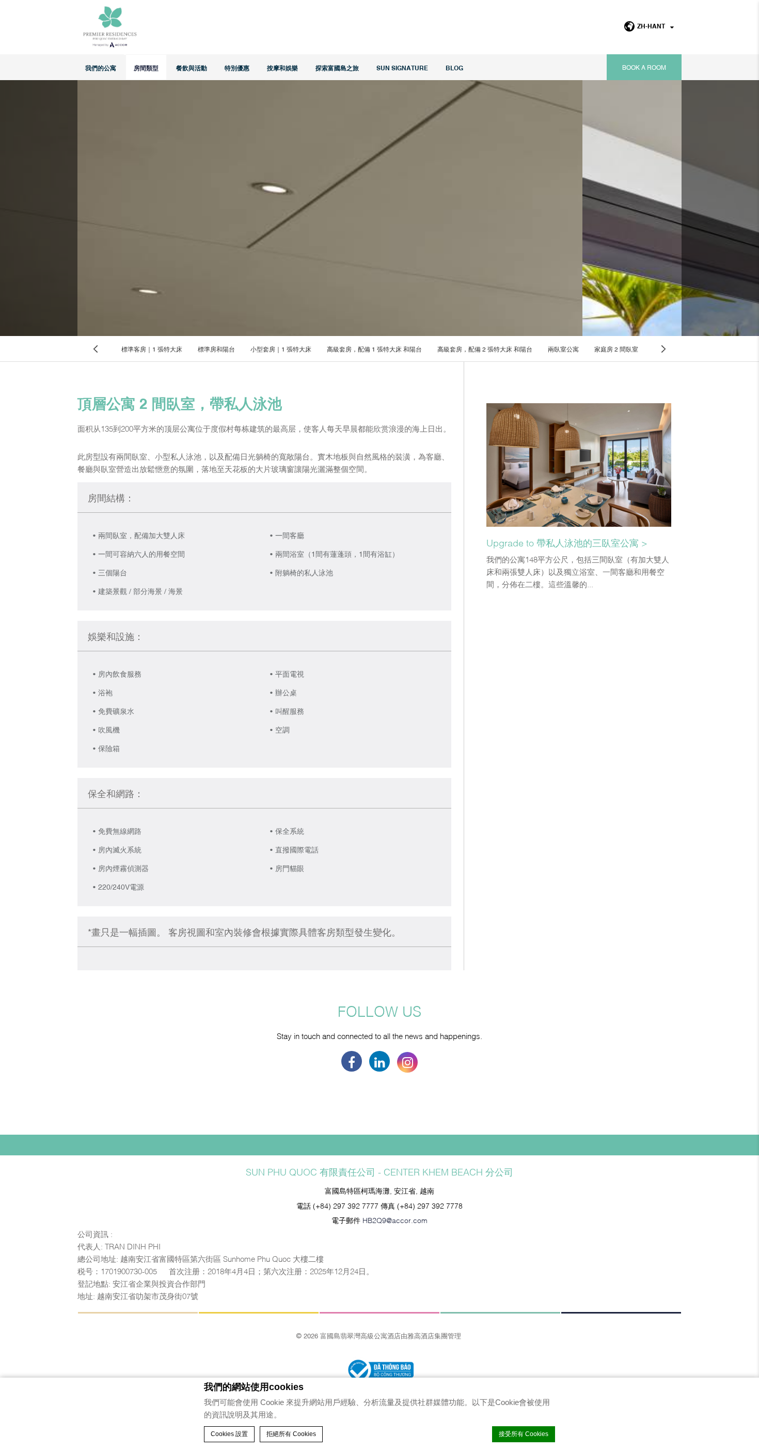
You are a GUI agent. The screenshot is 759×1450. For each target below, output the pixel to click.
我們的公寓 (100, 67)
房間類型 (146, 67)
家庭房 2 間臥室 (616, 349)
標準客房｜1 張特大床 (151, 349)
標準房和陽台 (216, 349)
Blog (454, 67)
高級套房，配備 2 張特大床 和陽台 (484, 349)
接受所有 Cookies (523, 1434)
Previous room (95, 348)
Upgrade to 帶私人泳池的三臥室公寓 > (566, 542)
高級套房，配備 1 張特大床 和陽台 (374, 349)
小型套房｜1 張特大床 (280, 349)
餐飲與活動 (191, 67)
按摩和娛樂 (282, 67)
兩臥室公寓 (563, 349)
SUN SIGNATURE (402, 67)
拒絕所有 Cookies (291, 1434)
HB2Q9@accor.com (395, 1220)
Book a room (644, 67)
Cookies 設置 (229, 1434)
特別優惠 (237, 67)
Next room (663, 348)
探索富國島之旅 (337, 67)
